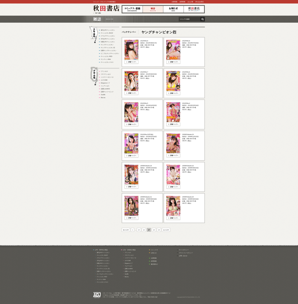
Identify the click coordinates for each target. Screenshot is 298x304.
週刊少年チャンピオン (108, 30)
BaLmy (103, 97)
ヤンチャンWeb (106, 59)
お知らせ (173, 9)
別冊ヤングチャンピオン (108, 50)
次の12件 (166, 230)
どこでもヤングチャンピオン (110, 53)
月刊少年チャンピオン (108, 39)
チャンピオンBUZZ (107, 33)
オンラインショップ (194, 9)
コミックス (132, 9)
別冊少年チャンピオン (108, 42)
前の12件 (126, 230)
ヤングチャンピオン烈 (108, 47)
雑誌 (153, 9)
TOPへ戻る (97, 13)
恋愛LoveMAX (105, 89)
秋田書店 (106, 9)
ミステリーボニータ (107, 77)
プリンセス (104, 71)
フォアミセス (105, 86)
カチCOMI (104, 80)
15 (139, 230)
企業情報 (174, 2)
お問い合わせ (183, 256)
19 (159, 230)
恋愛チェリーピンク (107, 92)
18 (154, 230)
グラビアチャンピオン (108, 36)
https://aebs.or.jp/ (152, 297)
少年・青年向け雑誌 (101, 250)
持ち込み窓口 (199, 2)
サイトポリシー (184, 250)
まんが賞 (190, 2)
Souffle (103, 94)
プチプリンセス (106, 74)
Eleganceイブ (105, 83)
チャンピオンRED (106, 56)
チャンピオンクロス (107, 62)
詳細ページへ (128, 126)
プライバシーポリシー (186, 253)
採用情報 (182, 2)
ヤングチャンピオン (107, 45)
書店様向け (154, 264)
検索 (202, 19)
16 (144, 230)
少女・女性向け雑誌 (129, 250)
